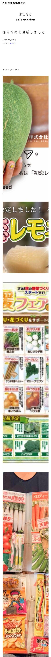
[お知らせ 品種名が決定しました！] (26, 174)
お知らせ (13, 43)
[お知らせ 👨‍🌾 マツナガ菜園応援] (26, 372)
